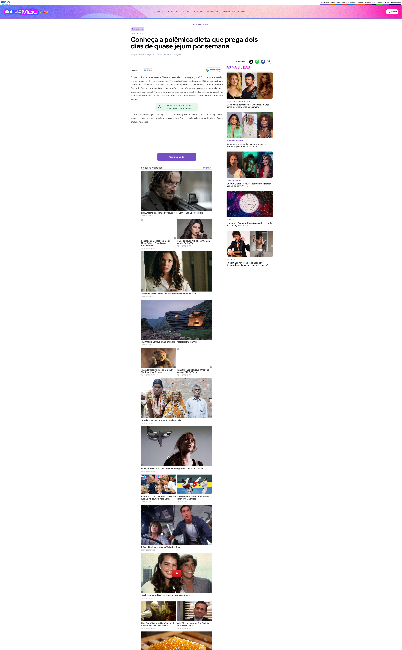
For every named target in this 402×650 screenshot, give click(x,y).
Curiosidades (360, 2)
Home (194, 24)
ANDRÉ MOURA (228, 11)
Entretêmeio (325, 2)
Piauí (374, 2)
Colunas (386, 2)
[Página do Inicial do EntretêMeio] (21, 12)
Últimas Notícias (395, 2)
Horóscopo (213, 11)
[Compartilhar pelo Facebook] (263, 62)
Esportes (379, 2)
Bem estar (173, 11)
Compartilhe (241, 62)
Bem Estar (351, 2)
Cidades (338, 2)
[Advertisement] (177, 140)
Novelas (185, 11)
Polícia (344, 2)
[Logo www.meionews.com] (5, 3)
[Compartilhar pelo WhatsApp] (257, 62)
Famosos (161, 11)
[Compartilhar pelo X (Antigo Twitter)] (251, 62)
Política (332, 2)
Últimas (241, 11)
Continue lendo (176, 156)
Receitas (368, 2)
